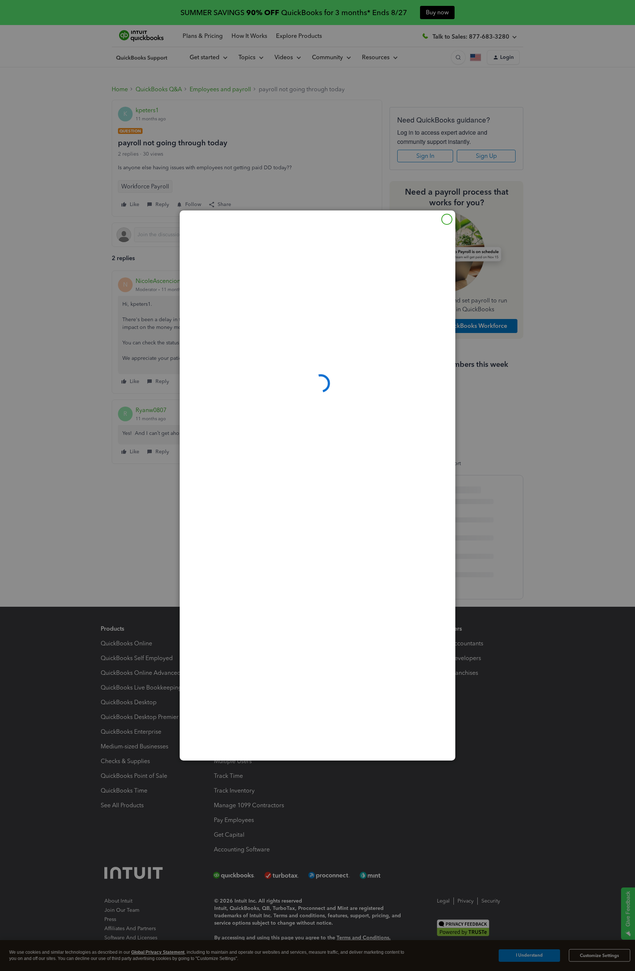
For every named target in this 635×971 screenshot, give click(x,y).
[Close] (447, 219)
